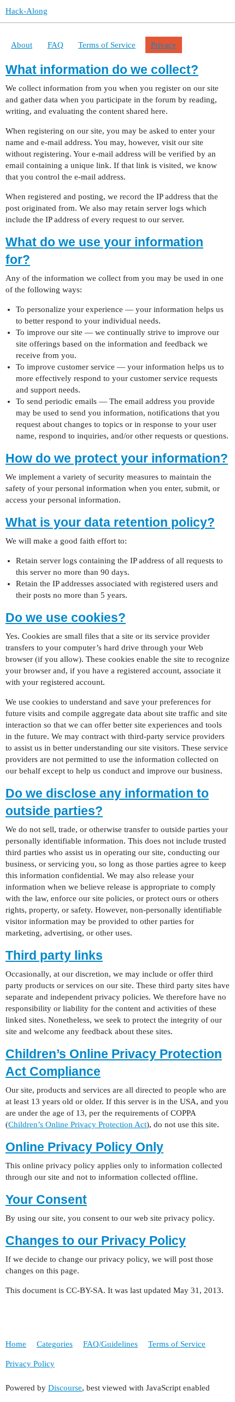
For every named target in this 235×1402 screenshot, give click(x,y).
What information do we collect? (101, 70)
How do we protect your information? (116, 458)
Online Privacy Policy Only (84, 1147)
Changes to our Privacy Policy (95, 1241)
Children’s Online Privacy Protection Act (77, 1124)
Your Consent (46, 1200)
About (21, 45)
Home (15, 1344)
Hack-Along (26, 11)
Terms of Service (107, 45)
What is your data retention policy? (110, 522)
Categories (55, 1344)
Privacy (164, 45)
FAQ (55, 45)
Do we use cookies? (65, 618)
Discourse (65, 1387)
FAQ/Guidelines (110, 1344)
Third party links (54, 955)
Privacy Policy (30, 1363)
